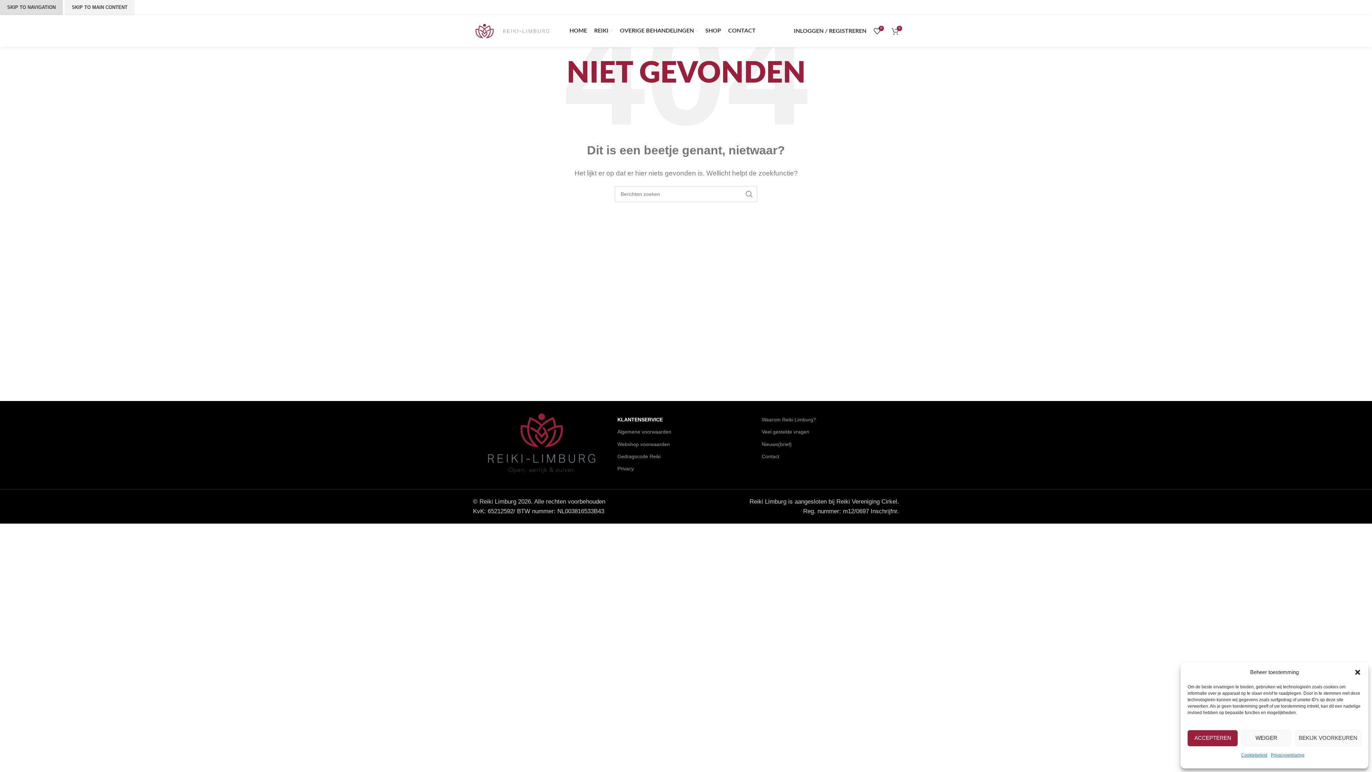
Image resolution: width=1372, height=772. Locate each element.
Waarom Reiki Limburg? (789, 419)
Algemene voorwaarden (644, 432)
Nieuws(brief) (777, 444)
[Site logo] (512, 30)
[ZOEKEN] (749, 194)
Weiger (1266, 738)
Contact (770, 456)
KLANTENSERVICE (640, 419)
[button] (1357, 672)
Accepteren (1212, 738)
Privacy (625, 468)
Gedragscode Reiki (639, 456)
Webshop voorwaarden (643, 444)
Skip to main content (100, 7)
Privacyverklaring (1287, 755)
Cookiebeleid (1254, 755)
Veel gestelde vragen (785, 432)
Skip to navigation (31, 7)
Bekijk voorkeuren (1328, 738)
